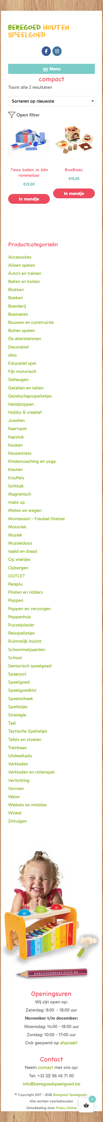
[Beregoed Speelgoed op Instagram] (57, 51)
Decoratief (18, 347)
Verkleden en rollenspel (31, 772)
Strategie (17, 715)
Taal (12, 723)
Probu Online (66, 1108)
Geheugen (18, 379)
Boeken (15, 297)
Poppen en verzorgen (29, 608)
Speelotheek (20, 698)
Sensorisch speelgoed (30, 666)
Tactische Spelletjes (27, 731)
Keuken (15, 445)
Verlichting (18, 780)
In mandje (74, 193)
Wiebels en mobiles (27, 804)
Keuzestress (19, 453)
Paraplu (15, 584)
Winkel (15, 813)
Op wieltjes (19, 559)
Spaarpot (17, 674)
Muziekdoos (20, 543)
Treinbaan (17, 747)
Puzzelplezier (21, 625)
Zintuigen (17, 821)
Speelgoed (19, 682)
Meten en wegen (24, 510)
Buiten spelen (21, 330)
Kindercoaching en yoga (32, 461)
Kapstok (16, 437)
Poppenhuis (19, 616)
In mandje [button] (29, 199)
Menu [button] (55, 69)
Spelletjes (18, 706)
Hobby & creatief (25, 412)
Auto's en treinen (24, 273)
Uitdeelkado (20, 755)
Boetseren (18, 314)
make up (16, 502)
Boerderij (17, 306)
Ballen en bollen (24, 281)
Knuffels (16, 478)
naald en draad (22, 551)
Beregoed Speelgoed (69, 1095)
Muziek (15, 535)
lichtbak (16, 486)
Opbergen (18, 567)
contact (46, 1067)
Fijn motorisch (22, 371)
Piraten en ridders (25, 592)
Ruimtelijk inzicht (25, 641)
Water (14, 796)
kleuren (15, 469)
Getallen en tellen (25, 388)
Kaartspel (17, 428)
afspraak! (69, 1042)
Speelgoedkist (22, 690)
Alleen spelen (21, 265)
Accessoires (19, 257)
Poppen (15, 600)
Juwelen (16, 420)
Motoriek (17, 527)
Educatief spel (22, 363)
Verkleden (18, 764)
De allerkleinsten (24, 338)
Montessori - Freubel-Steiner (36, 518)
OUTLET (16, 576)
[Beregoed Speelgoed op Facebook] (46, 51)
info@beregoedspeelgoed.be (51, 1084)
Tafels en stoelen (24, 739)
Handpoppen (21, 404)
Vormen (16, 788)
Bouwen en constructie (31, 322)
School (15, 657)
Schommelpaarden (26, 649)
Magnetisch (19, 494)
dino (12, 355)
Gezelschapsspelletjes (30, 396)
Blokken (16, 289)
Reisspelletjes (21, 633)
